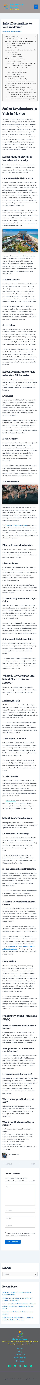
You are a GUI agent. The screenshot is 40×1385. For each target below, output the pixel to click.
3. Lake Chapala (16, 74)
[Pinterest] (25, 1366)
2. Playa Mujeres (16, 54)
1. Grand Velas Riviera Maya (19, 79)
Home (20, 1348)
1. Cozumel (13, 52)
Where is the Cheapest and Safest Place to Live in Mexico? (22, 68)
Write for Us (20, 1358)
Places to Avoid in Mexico (16, 59)
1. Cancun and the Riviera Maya (20, 43)
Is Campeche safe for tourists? (21, 94)
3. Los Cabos (14, 48)
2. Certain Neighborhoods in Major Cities (23, 63)
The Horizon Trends (16, 6)
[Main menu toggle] (36, 7)
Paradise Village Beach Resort (17, 525)
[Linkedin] (14, 1366)
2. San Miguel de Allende (19, 72)
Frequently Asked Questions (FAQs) (19, 87)
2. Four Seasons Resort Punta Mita (22, 81)
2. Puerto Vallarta (16, 45)
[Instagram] (30, 1366)
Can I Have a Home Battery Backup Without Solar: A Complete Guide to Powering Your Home (18, 1306)
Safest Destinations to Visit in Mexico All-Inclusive (22, 50)
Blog (20, 1351)
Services (20, 1361)
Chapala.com (11, 801)
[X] (20, 1366)
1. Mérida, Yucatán (16, 70)
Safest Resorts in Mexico (16, 76)
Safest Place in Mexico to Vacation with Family (22, 41)
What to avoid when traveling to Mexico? (23, 98)
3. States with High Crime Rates (21, 65)
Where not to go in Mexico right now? (23, 96)
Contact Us (20, 1354)
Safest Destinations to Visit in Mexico (18, 39)
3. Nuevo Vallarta (16, 56)
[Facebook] (9, 1366)
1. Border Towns (15, 61)
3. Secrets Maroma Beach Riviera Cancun (23, 83)
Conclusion (11, 85)
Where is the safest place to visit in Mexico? (23, 90)
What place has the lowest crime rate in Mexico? (23, 92)
